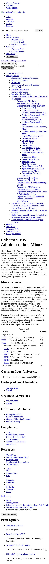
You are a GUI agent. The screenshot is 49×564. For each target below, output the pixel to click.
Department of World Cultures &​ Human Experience (30, 197)
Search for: (5, 30)
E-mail (9, 390)
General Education (19, 44)
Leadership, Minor (29, 157)
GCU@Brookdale (13, 414)
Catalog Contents (13, 233)
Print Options (12, 56)
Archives (15, 222)
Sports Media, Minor (30, 171)
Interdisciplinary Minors (21, 94)
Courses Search (17, 42)
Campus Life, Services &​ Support (25, 85)
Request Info (11, 473)
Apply (8, 16)
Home (8, 35)
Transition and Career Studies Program (27, 220)
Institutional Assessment (16, 442)
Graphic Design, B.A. (31, 148)
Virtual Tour (11, 455)
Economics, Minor (29, 138)
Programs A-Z (17, 40)
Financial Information (20, 89)
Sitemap (9, 26)
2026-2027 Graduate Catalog (18, 545)
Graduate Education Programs (18, 419)
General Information (19, 92)
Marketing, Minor (29, 164)
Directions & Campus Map (17, 457)
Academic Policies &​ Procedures (25, 78)
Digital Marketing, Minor (32, 136)
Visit (8, 471)
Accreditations (12, 439)
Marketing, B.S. (28, 161)
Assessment (11, 444)
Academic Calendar (14, 73)
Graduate (10, 47)
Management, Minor (30, 159)
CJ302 (6, 351)
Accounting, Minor (30, 110)
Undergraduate (12, 37)
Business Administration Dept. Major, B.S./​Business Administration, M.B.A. (34, 117)
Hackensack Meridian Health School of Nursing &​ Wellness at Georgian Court (27, 204)
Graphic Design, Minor (31, 150)
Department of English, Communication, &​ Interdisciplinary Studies (31, 182)
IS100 (6, 354)
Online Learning (13, 421)
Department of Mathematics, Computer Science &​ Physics (29, 188)
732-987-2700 (12, 388)
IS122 (3, 337)
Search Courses (12, 231)
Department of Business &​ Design (31, 106)
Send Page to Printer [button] (14, 525)
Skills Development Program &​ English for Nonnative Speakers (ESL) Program (29, 216)
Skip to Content (12, 3)
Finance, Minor (28, 145)
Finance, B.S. (27, 143)
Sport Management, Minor (33, 168)
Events (9, 23)
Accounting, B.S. (29, 108)
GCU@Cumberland (14, 417)
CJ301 (6, 349)
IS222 (3, 340)
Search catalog (7, 66)
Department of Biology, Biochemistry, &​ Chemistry (28, 102)
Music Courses (23, 201)
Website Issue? (12, 464)
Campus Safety (12, 460)
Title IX (9, 432)
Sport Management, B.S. (32, 166)
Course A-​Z (16, 87)
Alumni (9, 19)
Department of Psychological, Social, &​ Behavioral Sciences (32, 193)
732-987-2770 (12, 401)
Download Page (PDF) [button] (15, 534)
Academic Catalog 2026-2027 (13, 61)
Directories (10, 54)
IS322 (3, 343)
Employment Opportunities (17, 462)
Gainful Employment (15, 435)
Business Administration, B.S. (34, 113)
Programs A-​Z (12, 229)
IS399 (6, 363)
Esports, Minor (28, 141)
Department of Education (27, 178)
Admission (15, 82)
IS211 (6, 357)
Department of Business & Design (20, 507)
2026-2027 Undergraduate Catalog (20, 554)
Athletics (10, 21)
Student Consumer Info (15, 437)
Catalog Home (12, 8)
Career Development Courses (23, 208)
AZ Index (10, 5)
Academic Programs (19, 80)
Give (8, 476)
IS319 (6, 360)
